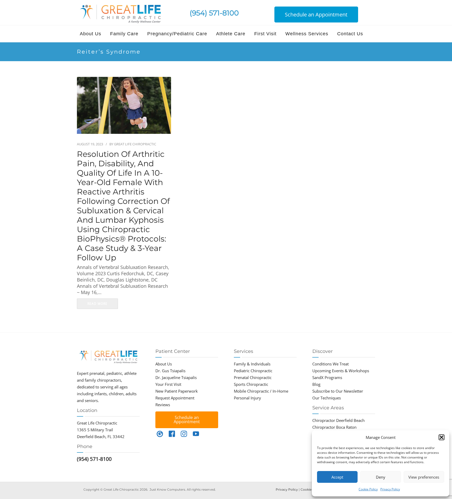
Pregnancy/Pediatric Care (177, 33)
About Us (90, 33)
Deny (380, 477)
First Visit (265, 33)
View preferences (423, 477)
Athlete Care (230, 33)
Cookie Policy (368, 489)
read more (97, 303)
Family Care (124, 33)
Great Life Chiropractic (135, 144)
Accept (337, 477)
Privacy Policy (390, 489)
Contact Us (350, 33)
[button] (441, 437)
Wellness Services (306, 33)
